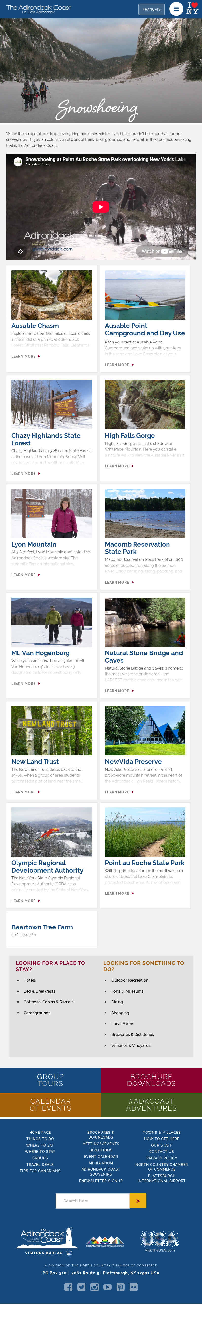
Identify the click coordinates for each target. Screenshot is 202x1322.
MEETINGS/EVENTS (101, 1144)
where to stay (40, 1152)
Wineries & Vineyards (131, 1045)
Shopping (120, 1013)
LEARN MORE (23, 356)
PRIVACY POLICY (161, 1158)
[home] (37, 9)
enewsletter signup (101, 1181)
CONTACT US (161, 1152)
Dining (117, 1002)
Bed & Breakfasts (39, 991)
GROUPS (40, 1158)
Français (152, 9)
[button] (176, 9)
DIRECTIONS (101, 1150)
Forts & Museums (127, 991)
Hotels (30, 980)
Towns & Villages (162, 1132)
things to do (40, 1139)
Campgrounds (37, 1013)
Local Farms (122, 1023)
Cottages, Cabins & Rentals (49, 1002)
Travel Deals (40, 1165)
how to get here (161, 1139)
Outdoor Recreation (129, 980)
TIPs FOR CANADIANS (40, 1171)
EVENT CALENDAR (101, 1157)
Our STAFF (161, 1145)
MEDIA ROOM (101, 1163)
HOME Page (40, 1132)
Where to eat (40, 1145)
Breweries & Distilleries (132, 1034)
